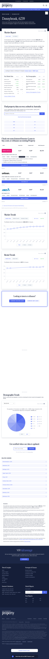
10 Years (29, 285)
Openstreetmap (27, 541)
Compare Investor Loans (17, 300)
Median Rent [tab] (8, 258)
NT (34, 127)
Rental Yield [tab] (15, 258)
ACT (14, 130)
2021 (27, 434)
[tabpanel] (24, 53)
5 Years (24, 285)
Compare (44, 168)
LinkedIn (40, 618)
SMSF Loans (37, 9)
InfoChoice (24, 641)
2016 (22, 434)
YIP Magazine (25, 1)
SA (34, 124)
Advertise (31, 1)
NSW (14, 121)
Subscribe (31, 448)
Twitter (34, 618)
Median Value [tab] (8, 218)
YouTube (45, 618)
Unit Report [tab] (15, 36)
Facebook (30, 618)
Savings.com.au (18, 641)
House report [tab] (8, 36)
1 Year (19, 285)
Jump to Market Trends (9, 96)
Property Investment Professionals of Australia (14, 643)
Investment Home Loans (27, 9)
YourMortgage (29, 641)
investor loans (28, 70)
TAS (35, 130)
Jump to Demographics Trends (33, 92)
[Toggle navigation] (46, 5)
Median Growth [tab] (16, 218)
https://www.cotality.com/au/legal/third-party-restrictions (31, 539)
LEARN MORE (24, 559)
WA (14, 127)
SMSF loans (35, 70)
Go (44, 592)
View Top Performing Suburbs (24, 116)
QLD (14, 124)
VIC (35, 121)
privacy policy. (30, 452)
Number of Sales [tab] (24, 218)
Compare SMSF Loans (32, 300)
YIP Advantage (18, 1)
